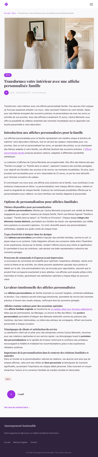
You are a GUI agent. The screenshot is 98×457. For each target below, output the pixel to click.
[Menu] (91, 4)
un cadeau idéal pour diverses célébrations (71, 309)
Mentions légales (20, 442)
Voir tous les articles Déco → (17, 407)
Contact (33, 442)
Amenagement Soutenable (20, 425)
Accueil (7, 13)
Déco (14, 13)
